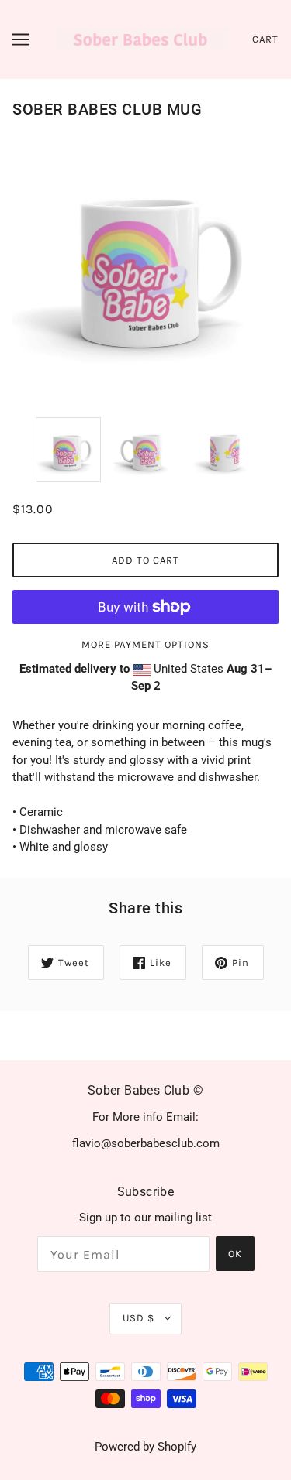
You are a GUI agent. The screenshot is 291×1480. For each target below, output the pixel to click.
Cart (265, 39)
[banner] (142, 39)
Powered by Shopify (145, 1447)
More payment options (145, 644)
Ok (235, 1253)
